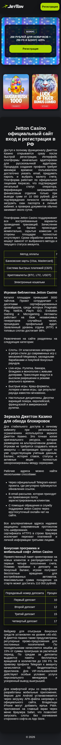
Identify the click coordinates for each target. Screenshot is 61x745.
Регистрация (50, 6)
